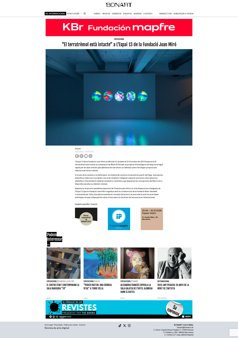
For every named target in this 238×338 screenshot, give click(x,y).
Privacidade (58, 325)
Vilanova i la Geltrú (66, 281)
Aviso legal (49, 325)
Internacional (163, 281)
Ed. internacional (55, 13)
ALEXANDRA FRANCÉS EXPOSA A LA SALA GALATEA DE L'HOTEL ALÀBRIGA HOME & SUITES (136, 288)
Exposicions (119, 39)
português (73, 13)
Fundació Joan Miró (82, 204)
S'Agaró (135, 281)
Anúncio (82, 325)
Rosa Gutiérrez (162, 298)
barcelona (79, 151)
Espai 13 (94, 204)
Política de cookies (71, 325)
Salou (97, 281)
